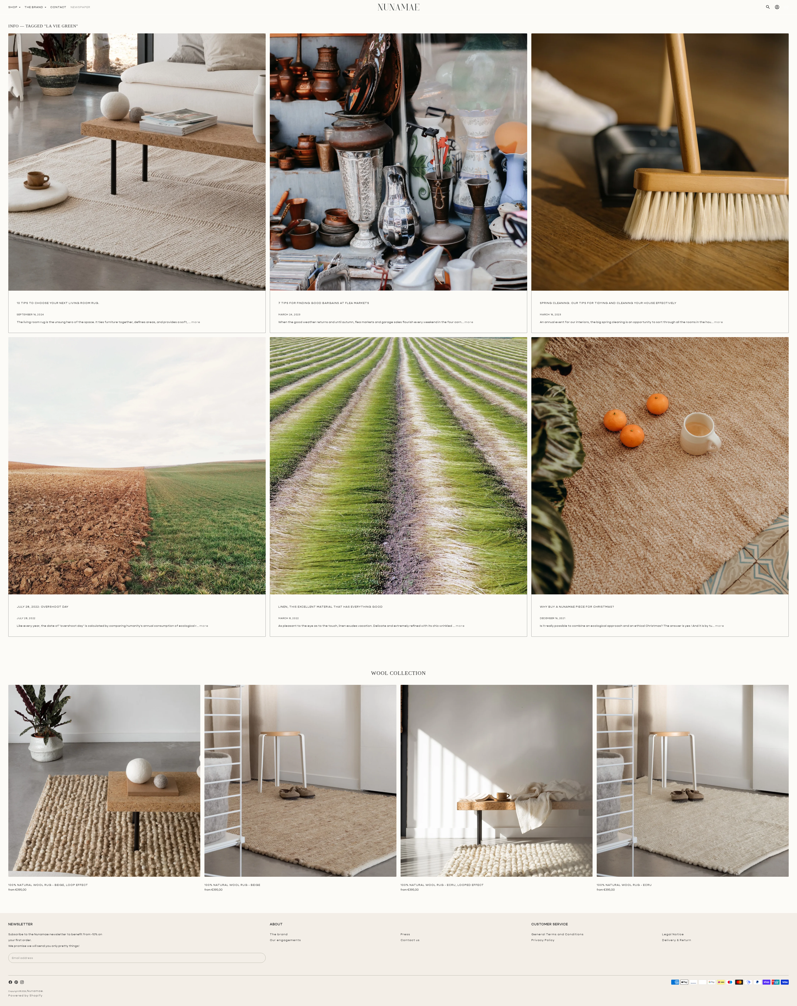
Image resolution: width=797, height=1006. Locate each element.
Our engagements (285, 940)
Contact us (410, 940)
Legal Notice (673, 934)
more (195, 322)
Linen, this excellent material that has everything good (330, 606)
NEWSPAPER (80, 7)
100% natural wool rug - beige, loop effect (48, 885)
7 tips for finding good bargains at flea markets (323, 303)
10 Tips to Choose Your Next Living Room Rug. (58, 303)
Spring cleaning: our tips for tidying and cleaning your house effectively (608, 303)
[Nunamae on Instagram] (22, 982)
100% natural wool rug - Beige (232, 885)
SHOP (12, 7)
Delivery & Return (676, 940)
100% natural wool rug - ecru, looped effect (442, 885)
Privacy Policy (543, 940)
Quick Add (104, 870)
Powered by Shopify (25, 995)
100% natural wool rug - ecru (624, 885)
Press (405, 934)
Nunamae (35, 991)
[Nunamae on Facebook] (10, 982)
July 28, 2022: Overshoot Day (42, 606)
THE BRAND (33, 7)
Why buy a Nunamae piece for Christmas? (577, 606)
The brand (279, 934)
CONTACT (58, 7)
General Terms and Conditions (557, 934)
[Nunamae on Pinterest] (16, 982)
